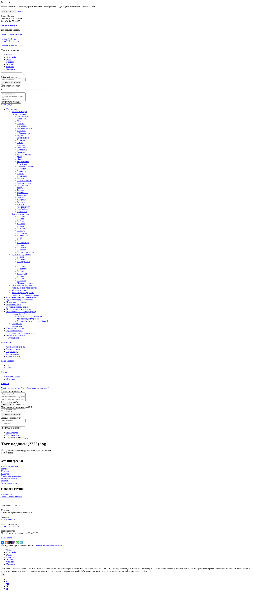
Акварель (21, 131)
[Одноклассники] (6, 542)
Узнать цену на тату (10, 50)
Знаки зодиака (12, 354)
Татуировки (11, 109)
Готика (20, 142)
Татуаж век (17, 326)
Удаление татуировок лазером (25, 295)
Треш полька (22, 192)
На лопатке (22, 233)
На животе (22, 228)
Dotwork (20, 123)
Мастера (10, 557)
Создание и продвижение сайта (47, 545)
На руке (20, 226)
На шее (20, 238)
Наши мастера (7, 361)
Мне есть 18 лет (8, 11)
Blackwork (21, 119)
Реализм (20, 178)
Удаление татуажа (14, 331)
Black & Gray (23, 116)
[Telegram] (21, 542)
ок (3, 574)
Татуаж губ (17, 323)
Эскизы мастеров (19, 111)
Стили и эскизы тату (21, 114)
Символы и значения (15, 347)
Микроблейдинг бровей (28, 319)
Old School (21, 126)
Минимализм (23, 161)
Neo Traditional (23, 209)
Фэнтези (21, 197)
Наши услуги (7, 105)
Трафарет (21, 190)
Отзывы (10, 562)
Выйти (20, 11)
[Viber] (13, 542)
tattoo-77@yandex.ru (10, 41)
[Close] (2, 572)
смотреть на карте (9, 25)
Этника (20, 204)
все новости (6, 494)
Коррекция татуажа (15, 328)
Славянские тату (24, 181)
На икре (20, 245)
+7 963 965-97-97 (8, 39)
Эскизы (9, 559)
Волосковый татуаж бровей (29, 316)
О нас (9, 550)
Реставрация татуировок (23, 292)
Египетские (22, 147)
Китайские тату (24, 154)
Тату (8, 365)
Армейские (22, 211)
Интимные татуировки (22, 285)
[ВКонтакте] (2, 542)
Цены (9, 555)
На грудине (22, 273)
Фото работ (11, 552)
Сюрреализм (22, 185)
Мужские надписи (25, 283)
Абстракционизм (24, 128)
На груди (21, 231)
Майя (19, 157)
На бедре (21, 240)
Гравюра (21, 145)
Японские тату (23, 207)
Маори (20, 159)
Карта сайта (6, 538)
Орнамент (21, 171)
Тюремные (22, 195)
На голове (21, 250)
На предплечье (23, 261)
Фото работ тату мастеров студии (21, 297)
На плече (21, 223)
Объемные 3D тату (25, 166)
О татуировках (13, 377)
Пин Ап (20, 173)
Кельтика (21, 152)
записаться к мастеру (10, 30)
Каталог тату (7, 342)
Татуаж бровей (18, 314)
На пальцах (22, 247)
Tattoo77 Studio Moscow (11, 34)
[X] (10, 542)
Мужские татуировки (21, 254)
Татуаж (9, 368)
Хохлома (21, 202)
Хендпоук (21, 200)
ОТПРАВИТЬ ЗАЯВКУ (11, 82)
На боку (20, 221)
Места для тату (13, 349)
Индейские (22, 150)
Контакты (10, 564)
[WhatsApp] (17, 542)
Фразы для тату (13, 356)
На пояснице (23, 242)
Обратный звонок (9, 46)
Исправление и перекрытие (24, 288)
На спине (21, 216)
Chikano (20, 121)
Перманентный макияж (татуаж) (21, 311)
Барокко (20, 135)
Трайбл (20, 188)
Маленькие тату (19, 290)
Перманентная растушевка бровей (32, 321)
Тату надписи (12, 338)
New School (22, 164)
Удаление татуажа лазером (23, 333)
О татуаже (11, 379)
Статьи (4, 372)
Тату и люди (12, 351)
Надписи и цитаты (25, 252)
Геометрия (21, 140)
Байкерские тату (24, 133)
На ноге (20, 219)
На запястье (22, 235)
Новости (5, 383)
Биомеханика (23, 138)
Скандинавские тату (26, 183)
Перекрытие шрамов (15, 335)
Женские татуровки (20, 214)
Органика (21, 169)
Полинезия (22, 176)
